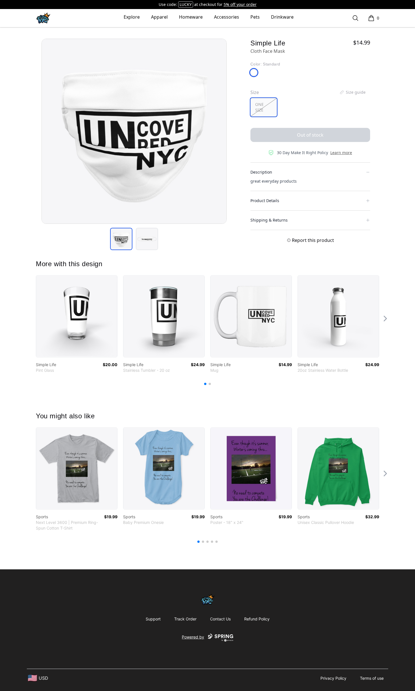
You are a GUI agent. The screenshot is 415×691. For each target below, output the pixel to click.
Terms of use (372, 678)
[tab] (121, 239)
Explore (132, 17)
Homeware (191, 17)
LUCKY (186, 4)
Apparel (159, 17)
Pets (255, 17)
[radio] (263, 107)
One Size (259, 107)
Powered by (193, 637)
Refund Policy (257, 618)
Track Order (185, 618)
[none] (352, 92)
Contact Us (220, 618)
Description (261, 172)
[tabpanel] (134, 131)
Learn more (341, 152)
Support (153, 618)
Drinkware (282, 17)
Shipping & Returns (269, 220)
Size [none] (254, 92)
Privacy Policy (333, 678)
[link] (76, 316)
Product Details (264, 200)
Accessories (226, 17)
